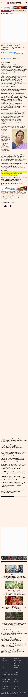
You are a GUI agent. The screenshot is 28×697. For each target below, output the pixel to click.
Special (16, 686)
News (7, 13)
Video (15, 679)
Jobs (3, 667)
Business (16, 665)
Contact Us (4, 660)
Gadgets (16, 674)
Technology (17, 672)
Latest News (5, 688)
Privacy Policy (17, 660)
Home (2, 13)
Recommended (5, 629)
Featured (3, 563)
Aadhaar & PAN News (7, 674)
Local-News (17, 677)
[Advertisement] (14, 28)
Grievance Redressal (7, 663)
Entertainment (18, 670)
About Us (16, 658)
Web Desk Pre (6, 58)
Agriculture (5, 686)
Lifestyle (4, 677)
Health (16, 667)
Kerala (11, 13)
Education (4, 672)
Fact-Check (5, 681)
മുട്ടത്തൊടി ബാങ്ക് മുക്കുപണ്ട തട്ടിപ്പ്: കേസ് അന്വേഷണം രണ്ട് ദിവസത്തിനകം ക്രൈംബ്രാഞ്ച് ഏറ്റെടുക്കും (14, 173)
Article (16, 684)
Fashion (16, 681)
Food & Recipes (6, 670)
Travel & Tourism (6, 684)
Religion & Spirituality (7, 679)
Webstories (17, 688)
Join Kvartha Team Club (20, 663)
